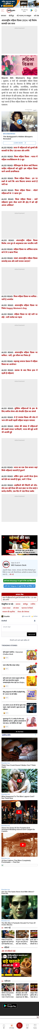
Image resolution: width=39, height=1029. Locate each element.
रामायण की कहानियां (8, 612)
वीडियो (6, 947)
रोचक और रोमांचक (23, 612)
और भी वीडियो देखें (8, 951)
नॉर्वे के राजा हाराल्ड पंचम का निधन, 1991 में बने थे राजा (8, 995)
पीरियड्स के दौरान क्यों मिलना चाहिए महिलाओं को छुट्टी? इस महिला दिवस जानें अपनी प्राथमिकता (20, 168)
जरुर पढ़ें (7, 927)
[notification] (36, 10)
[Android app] (10, 1006)
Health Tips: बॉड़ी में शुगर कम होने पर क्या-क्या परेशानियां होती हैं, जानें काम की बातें (22, 942)
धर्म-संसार (16, 608)
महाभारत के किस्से (27, 608)
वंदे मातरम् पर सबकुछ (24, 15)
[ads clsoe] (37, 1017)
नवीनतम (7, 981)
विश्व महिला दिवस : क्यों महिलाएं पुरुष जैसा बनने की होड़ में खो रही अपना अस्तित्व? (20, 202)
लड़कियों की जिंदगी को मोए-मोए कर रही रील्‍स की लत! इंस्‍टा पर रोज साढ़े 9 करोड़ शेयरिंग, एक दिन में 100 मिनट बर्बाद (20, 488)
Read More (10, 551)
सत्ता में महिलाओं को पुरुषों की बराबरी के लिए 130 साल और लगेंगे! (19, 598)
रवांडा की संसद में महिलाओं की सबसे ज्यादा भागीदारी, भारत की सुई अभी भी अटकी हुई (20, 429)
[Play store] (32, 10)
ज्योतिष (32, 604)
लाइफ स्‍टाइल (6, 608)
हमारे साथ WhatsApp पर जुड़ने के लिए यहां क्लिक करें (19, 581)
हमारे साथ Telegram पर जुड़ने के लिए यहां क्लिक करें (19, 586)
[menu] (3, 10)
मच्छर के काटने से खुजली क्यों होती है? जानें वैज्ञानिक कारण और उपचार (8, 942)
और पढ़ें (11, 574)
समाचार (3, 15)
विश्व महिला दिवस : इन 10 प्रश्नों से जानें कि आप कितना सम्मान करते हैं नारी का (20, 181)
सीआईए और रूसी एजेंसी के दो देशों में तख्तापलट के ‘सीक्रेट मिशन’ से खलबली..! (22, 995)
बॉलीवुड (11, 15)
